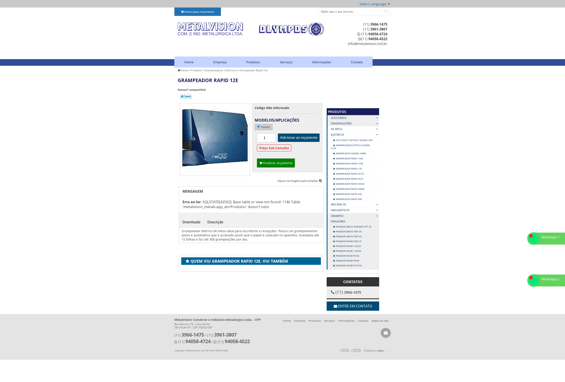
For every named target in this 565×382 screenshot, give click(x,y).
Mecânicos (338, 204)
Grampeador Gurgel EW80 (350, 153)
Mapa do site (379, 321)
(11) (375, 24)
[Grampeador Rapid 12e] (215, 139)
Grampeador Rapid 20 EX (349, 173)
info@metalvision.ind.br (367, 43)
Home (189, 62)
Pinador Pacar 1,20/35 (348, 250)
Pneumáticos (340, 210)
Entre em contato (354, 306)
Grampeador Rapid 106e (349, 163)
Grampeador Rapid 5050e (350, 183)
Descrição (215, 222)
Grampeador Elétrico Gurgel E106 (350, 147)
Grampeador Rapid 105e (349, 158)
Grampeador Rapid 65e (348, 194)
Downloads (191, 222)
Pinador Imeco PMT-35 (348, 231)
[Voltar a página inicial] (210, 29)
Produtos (253, 62)
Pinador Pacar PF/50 (347, 260)
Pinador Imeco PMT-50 (348, 236)
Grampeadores (341, 123)
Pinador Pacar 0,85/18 (348, 241)
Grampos (337, 216)
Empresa (219, 62)
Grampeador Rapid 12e (348, 168)
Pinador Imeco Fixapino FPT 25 (353, 226)
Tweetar (186, 96)
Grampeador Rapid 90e (348, 199)
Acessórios (339, 118)
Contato (357, 62)
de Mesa (336, 129)
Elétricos (337, 135)
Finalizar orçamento (277, 163)
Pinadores (338, 221)
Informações (321, 62)
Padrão (265, 127)
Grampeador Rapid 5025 (349, 178)
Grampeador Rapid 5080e (350, 188)
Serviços (286, 62)
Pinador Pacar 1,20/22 (348, 246)
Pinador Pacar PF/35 (347, 255)
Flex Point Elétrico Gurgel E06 (354, 140)
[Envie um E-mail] (386, 333)
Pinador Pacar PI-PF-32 (348, 265)
